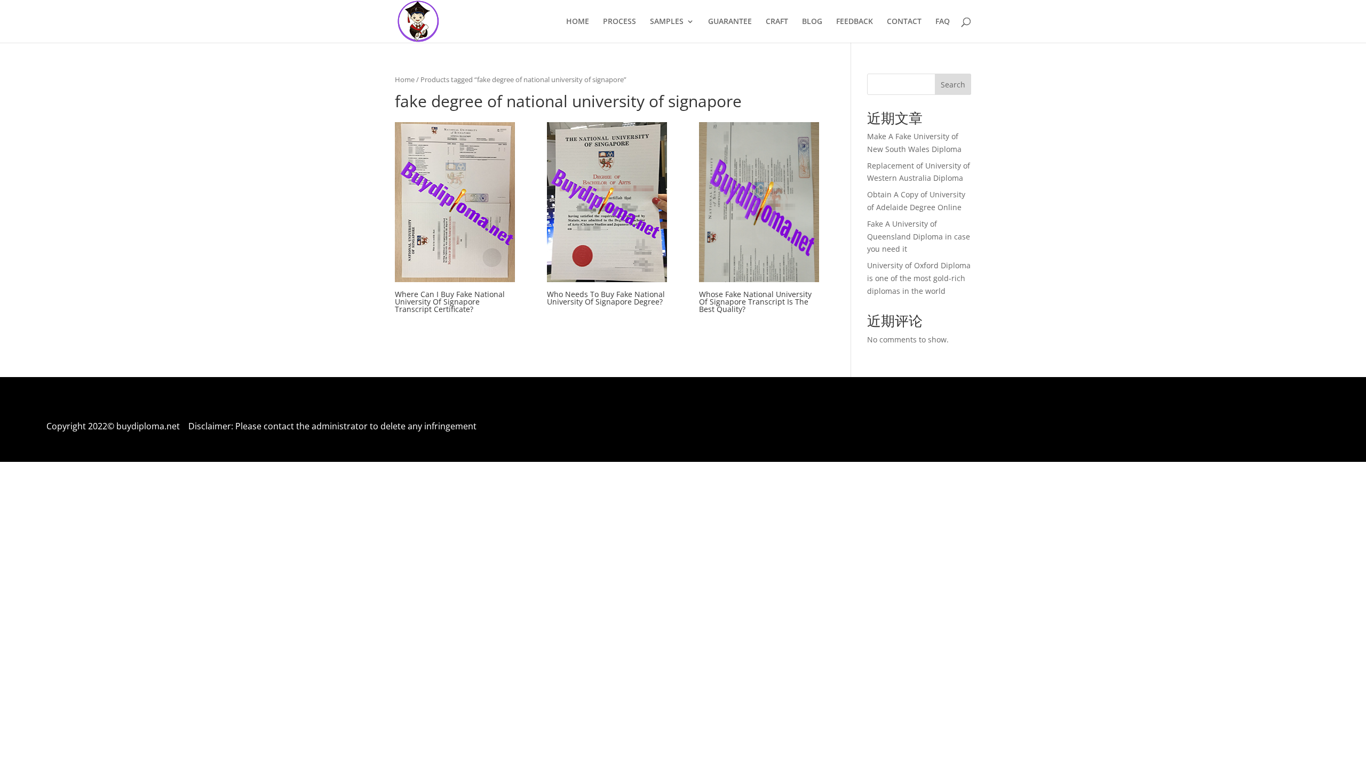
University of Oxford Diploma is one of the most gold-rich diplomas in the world (919, 278)
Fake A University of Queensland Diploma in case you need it (918, 236)
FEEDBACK (854, 22)
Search (953, 84)
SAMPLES (667, 22)
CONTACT (904, 22)
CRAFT (777, 22)
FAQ (942, 22)
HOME (577, 22)
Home (405, 79)
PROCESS (619, 22)
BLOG (812, 22)
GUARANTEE (730, 22)
